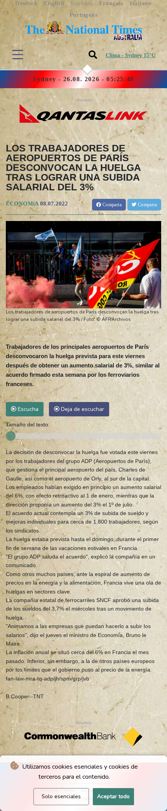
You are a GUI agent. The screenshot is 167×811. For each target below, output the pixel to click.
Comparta (111, 204)
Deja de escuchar (81, 409)
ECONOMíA (22, 203)
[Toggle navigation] (17, 54)
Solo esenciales (61, 796)
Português (84, 15)
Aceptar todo (113, 796)
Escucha (27, 409)
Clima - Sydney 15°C (130, 55)
